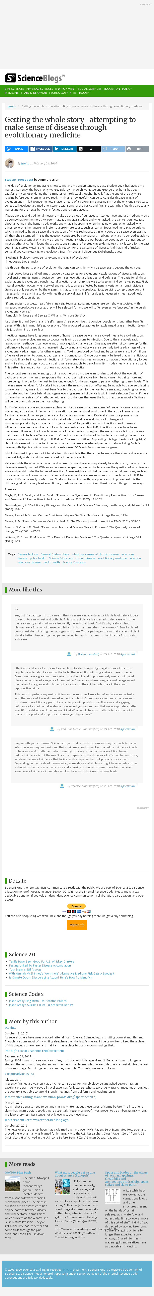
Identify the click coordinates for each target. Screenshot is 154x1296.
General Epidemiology (55, 554)
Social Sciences (89, 89)
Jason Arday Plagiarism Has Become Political (38, 1001)
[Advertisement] (77, 35)
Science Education (61, 558)
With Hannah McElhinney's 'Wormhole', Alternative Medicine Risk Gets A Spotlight (61, 973)
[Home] (29, 78)
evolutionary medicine (112, 558)
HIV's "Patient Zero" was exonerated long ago (37, 1120)
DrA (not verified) (88, 654)
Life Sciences (14, 89)
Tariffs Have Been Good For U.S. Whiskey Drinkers (41, 961)
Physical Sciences (39, 89)
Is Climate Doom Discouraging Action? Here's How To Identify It (50, 977)
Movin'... (10, 1027)
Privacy (67, 1269)
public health (38, 558)
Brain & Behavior (33, 93)
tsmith (12, 106)
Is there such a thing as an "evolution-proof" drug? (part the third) (50, 1097)
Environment (65, 89)
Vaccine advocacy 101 (19, 1074)
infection (135, 558)
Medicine (11, 93)
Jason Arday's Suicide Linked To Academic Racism (41, 1005)
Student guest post (19, 179)
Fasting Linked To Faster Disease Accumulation (40, 965)
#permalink (128, 654)
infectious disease (29, 562)
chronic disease (85, 558)
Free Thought (80, 93)
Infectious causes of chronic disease (95, 554)
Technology (58, 93)
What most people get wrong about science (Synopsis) (75, 1174)
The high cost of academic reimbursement (34, 1051)
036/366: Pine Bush (18, 1172)
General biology (27, 554)
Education (111, 89)
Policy (127, 89)
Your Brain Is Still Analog (25, 969)
